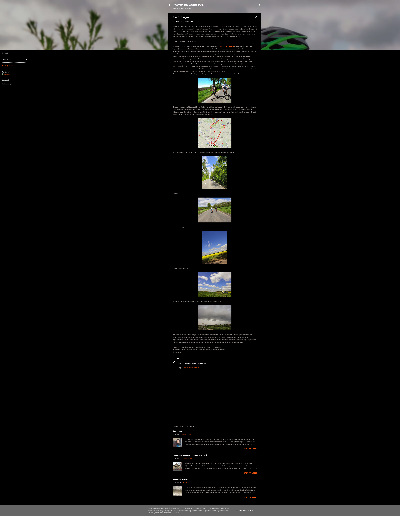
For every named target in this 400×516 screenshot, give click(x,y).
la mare (231, 46)
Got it (250, 511)
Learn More (241, 511)
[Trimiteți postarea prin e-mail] (178, 359)
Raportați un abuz (8, 66)
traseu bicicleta (190, 363)
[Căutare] (260, 5)
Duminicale (177, 431)
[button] (255, 17)
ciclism (180, 363)
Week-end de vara (180, 479)
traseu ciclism (203, 363)
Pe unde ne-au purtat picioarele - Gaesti (190, 455)
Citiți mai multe (250, 449)
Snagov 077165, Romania (191, 368)
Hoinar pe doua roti (188, 5)
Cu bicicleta (224, 46)
